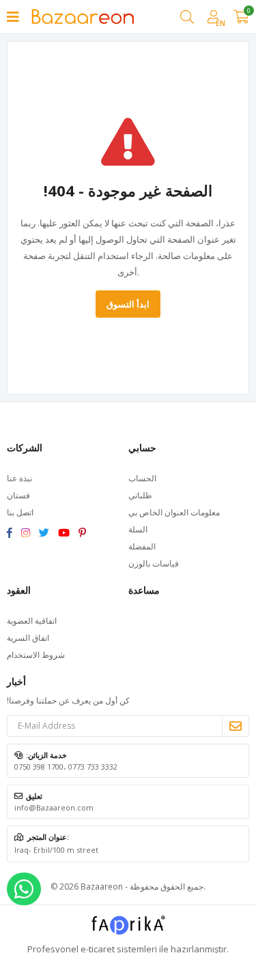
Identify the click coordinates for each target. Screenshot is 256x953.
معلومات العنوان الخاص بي (174, 512)
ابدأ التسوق (128, 304)
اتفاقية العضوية (32, 620)
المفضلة (142, 546)
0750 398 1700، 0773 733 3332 (65, 766)
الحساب (142, 478)
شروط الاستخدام (36, 655)
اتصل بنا (20, 512)
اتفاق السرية (28, 638)
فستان (18, 495)
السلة (137, 529)
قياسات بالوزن (153, 563)
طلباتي (140, 495)
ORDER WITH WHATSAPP (24, 889)
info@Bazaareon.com (54, 807)
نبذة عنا (19, 478)
